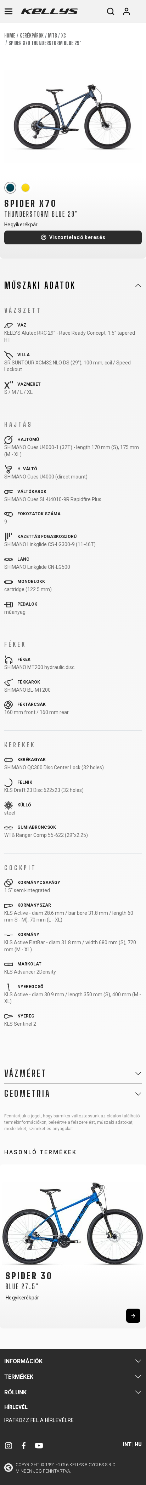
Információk (23, 1361)
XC (63, 36)
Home (9, 36)
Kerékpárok (31, 36)
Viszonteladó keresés (77, 237)
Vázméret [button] (25, 1073)
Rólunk (15, 1392)
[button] (8, 1243)
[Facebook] (23, 1445)
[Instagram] (8, 1445)
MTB (52, 36)
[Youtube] (39, 1445)
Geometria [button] (27, 1094)
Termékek (18, 1376)
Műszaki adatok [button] (40, 285)
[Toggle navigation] (8, 11)
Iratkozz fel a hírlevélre (39, 1420)
